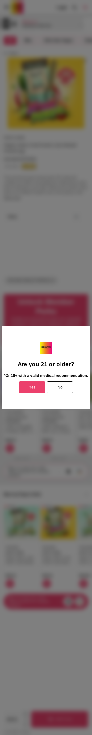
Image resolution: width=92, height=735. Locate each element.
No (60, 387)
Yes (32, 387)
